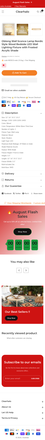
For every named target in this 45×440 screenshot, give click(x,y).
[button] (19, 80)
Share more (38, 193)
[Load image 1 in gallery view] (8, 29)
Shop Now (22, 232)
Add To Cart (21, 73)
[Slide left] (2, 29)
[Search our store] (38, 12)
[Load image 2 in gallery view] (22, 29)
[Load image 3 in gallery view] (36, 29)
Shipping (4, 56)
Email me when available (15, 90)
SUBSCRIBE (35, 378)
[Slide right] (42, 29)
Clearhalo (25, 437)
